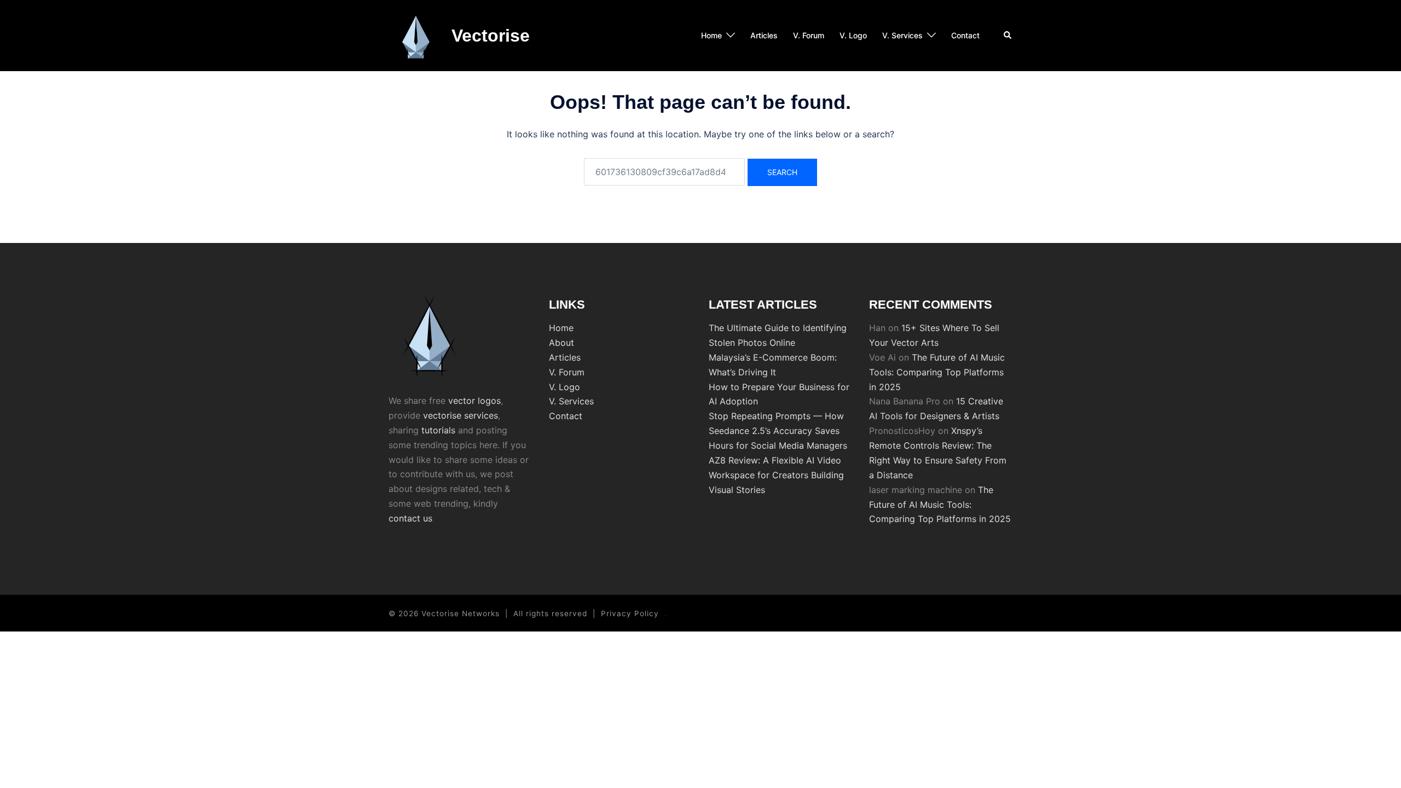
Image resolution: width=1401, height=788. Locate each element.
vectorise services (460, 415)
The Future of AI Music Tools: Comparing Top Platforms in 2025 (937, 372)
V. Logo (853, 35)
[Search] (1008, 35)
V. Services (902, 35)
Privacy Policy (630, 613)
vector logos (474, 400)
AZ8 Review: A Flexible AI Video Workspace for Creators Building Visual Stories (776, 475)
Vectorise (490, 35)
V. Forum (808, 35)
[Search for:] (664, 172)
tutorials (438, 430)
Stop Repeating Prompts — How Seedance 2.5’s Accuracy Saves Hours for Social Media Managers (778, 430)
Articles (764, 35)
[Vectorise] (416, 35)
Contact (965, 35)
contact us (410, 518)
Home (711, 35)
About (561, 342)
